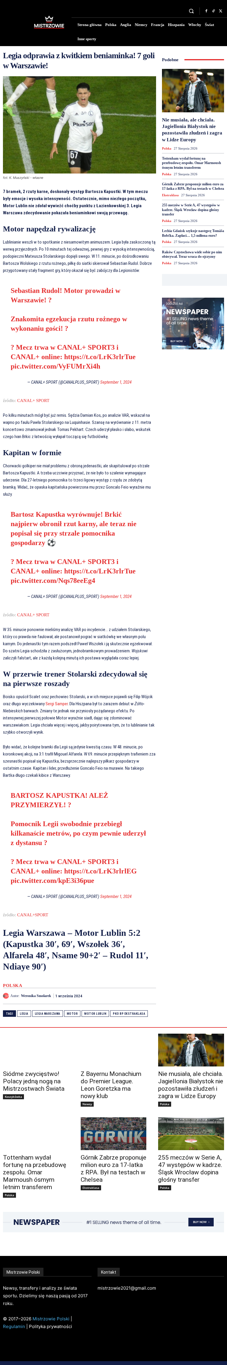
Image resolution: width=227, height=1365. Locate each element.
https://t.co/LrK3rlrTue (100, 357)
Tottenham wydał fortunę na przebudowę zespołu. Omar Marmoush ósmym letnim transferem (191, 163)
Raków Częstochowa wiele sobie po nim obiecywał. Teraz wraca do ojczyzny (192, 254)
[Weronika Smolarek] (6, 996)
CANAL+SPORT (32, 914)
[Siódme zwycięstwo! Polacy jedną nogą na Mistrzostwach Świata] (36, 1050)
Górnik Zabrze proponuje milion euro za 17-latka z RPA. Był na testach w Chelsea (193, 186)
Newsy (87, 1104)
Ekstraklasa (170, 195)
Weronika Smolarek (36, 996)
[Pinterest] (136, 996)
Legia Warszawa (47, 1013)
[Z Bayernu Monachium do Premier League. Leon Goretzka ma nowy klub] (114, 1050)
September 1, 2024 (116, 382)
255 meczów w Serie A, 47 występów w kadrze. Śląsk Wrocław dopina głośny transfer (191, 209)
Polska (12, 985)
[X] (220, 11)
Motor (72, 1013)
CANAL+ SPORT (33, 400)
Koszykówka (13, 1097)
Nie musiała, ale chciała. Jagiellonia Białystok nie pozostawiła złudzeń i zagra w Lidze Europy (190, 1085)
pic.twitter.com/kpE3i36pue (52, 880)
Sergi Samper (57, 703)
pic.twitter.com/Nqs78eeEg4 (53, 580)
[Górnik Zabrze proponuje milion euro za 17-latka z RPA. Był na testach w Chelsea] (114, 1133)
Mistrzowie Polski (51, 1319)
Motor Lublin (95, 1013)
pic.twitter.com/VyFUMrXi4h (55, 366)
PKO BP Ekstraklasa (129, 1013)
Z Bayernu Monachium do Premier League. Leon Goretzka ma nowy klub (111, 1085)
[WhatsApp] (150, 996)
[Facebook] (206, 11)
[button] (191, 11)
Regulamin (14, 1326)
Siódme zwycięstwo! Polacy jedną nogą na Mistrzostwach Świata (33, 1081)
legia (24, 1013)
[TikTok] (213, 11)
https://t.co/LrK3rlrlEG (100, 871)
